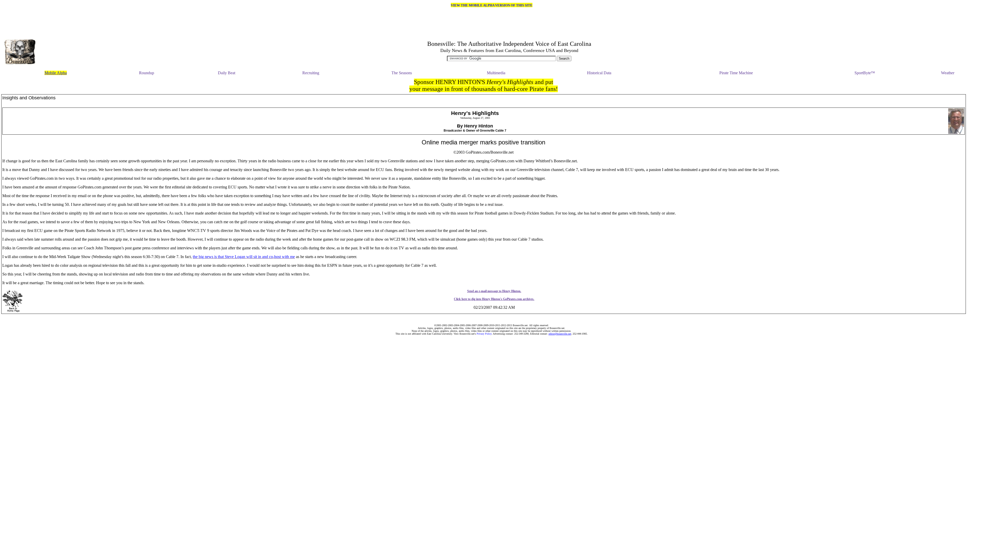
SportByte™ (864, 73)
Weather (947, 73)
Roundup (146, 73)
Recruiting (310, 73)
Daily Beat (226, 73)
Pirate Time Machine (736, 73)
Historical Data (599, 73)
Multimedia (496, 73)
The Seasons (401, 73)
